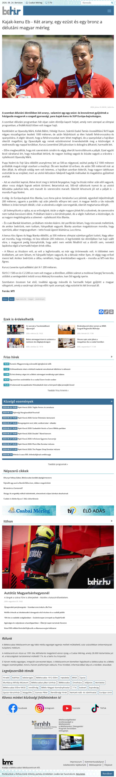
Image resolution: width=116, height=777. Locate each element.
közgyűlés (27, 692)
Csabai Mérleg (35, 2)
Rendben (107, 773)
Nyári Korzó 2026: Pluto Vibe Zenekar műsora (36, 444)
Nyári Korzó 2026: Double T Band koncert (34, 433)
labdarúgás (27, 677)
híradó (6, 677)
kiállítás (15, 677)
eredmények (40, 299)
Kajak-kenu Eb (21, 299)
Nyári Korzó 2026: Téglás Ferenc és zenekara (36, 407)
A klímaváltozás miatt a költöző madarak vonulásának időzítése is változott (40, 369)
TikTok (103, 708)
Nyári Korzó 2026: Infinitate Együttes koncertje (37, 439)
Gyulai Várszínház (11, 692)
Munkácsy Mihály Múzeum (15, 682)
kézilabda (99, 682)
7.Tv (74, 687)
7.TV (50, 2)
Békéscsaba (64, 682)
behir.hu (111, 107)
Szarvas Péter (41, 692)
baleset (82, 687)
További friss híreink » (58, 390)
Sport (12, 299)
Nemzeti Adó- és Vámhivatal (83, 692)
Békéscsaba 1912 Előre (47, 677)
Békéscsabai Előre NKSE (14, 687)
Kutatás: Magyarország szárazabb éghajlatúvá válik (30, 364)
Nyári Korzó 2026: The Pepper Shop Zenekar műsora (39, 449)
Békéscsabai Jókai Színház (43, 682)
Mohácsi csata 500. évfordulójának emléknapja (32, 454)
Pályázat (108, 765)
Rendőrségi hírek (59, 692)
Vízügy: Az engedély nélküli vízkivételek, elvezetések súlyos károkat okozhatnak (36, 493)
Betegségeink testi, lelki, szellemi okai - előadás (37, 423)
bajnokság (94, 687)
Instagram (49, 708)
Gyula (82, 677)
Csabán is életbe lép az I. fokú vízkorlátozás (21, 499)
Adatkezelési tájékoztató (74, 765)
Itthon (5, 299)
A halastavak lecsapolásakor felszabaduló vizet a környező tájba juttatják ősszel (42, 385)
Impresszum (76, 761)
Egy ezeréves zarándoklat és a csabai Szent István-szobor (33, 379)
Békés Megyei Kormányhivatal (55, 687)
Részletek (80, 774)
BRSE (74, 677)
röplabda (65, 677)
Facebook (22, 708)
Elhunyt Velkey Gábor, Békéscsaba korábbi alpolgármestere (28, 478)
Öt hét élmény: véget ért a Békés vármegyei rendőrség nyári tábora (37, 374)
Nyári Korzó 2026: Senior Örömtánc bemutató (36, 418)
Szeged (30, 299)
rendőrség (33, 687)
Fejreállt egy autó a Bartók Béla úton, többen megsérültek (27, 483)
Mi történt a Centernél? (13, 488)
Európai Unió (105, 692)
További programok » (58, 464)
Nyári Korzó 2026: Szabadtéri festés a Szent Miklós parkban (42, 428)
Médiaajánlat (95, 765)
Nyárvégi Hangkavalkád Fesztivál (26, 412)
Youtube (76, 708)
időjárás (88, 682)
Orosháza (77, 682)
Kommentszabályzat (94, 761)
